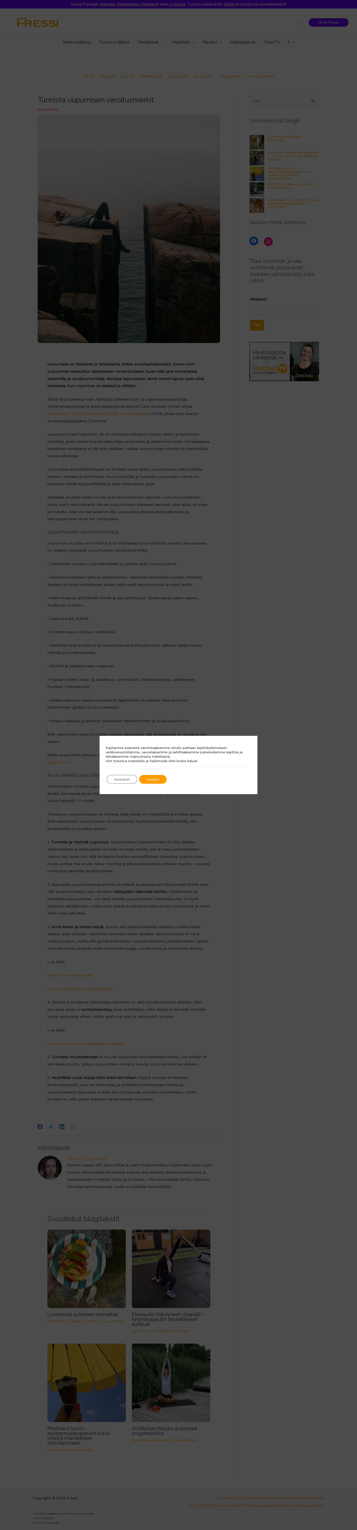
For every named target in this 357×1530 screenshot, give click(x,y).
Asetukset (122, 779)
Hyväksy (152, 779)
